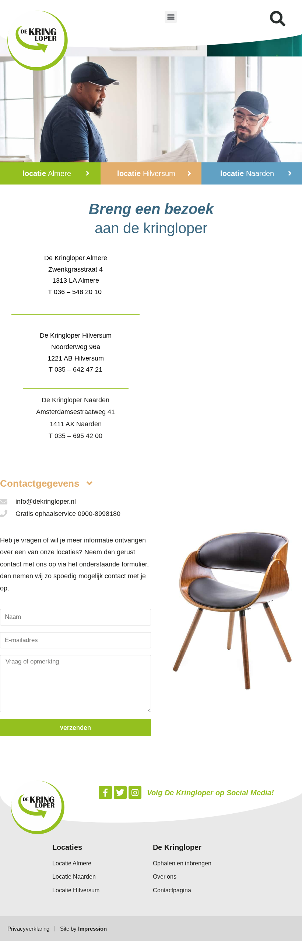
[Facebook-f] (105, 792)
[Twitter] (120, 792)
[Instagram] (135, 792)
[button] (171, 17)
